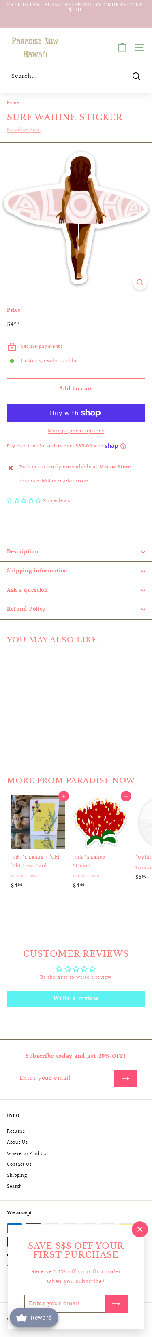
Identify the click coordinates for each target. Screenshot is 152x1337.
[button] (25, 501)
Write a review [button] (75, 999)
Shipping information (37, 571)
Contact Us (19, 1165)
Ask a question (27, 590)
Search (14, 1187)
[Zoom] (140, 282)
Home (13, 103)
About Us (17, 1142)
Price (14, 310)
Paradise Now (24, 130)
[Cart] (122, 47)
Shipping (17, 1176)
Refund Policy (26, 609)
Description (23, 552)
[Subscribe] (116, 1304)
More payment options (76, 431)
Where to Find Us (26, 1154)
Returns (16, 1132)
